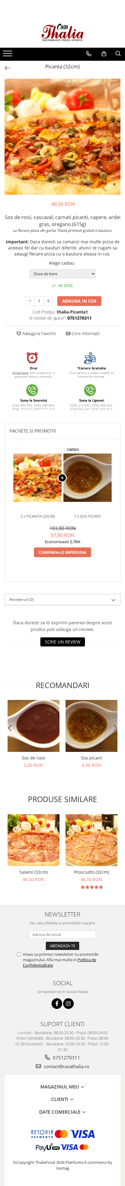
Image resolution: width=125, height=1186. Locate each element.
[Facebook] (57, 1003)
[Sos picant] (91, 726)
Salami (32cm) (33, 872)
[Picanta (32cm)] (62, 137)
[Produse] (8, 55)
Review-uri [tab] (21, 599)
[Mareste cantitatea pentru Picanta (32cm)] (48, 301)
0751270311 (66, 1057)
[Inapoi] (4, 68)
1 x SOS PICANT (87, 516)
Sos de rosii (33, 758)
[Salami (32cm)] (33, 840)
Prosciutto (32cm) (91, 872)
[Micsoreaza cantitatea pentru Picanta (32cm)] (30, 301)
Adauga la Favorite (38, 333)
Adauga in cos (79, 301)
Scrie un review (62, 642)
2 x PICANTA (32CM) (37, 516)
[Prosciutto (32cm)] (91, 840)
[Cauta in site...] (118, 54)
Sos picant (91, 758)
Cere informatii (85, 333)
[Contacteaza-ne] (89, 54)
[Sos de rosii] (33, 726)
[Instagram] (68, 1003)
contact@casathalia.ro (65, 1066)
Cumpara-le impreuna (62, 552)
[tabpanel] (62, 137)
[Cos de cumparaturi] (103, 54)
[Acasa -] (62, 32)
